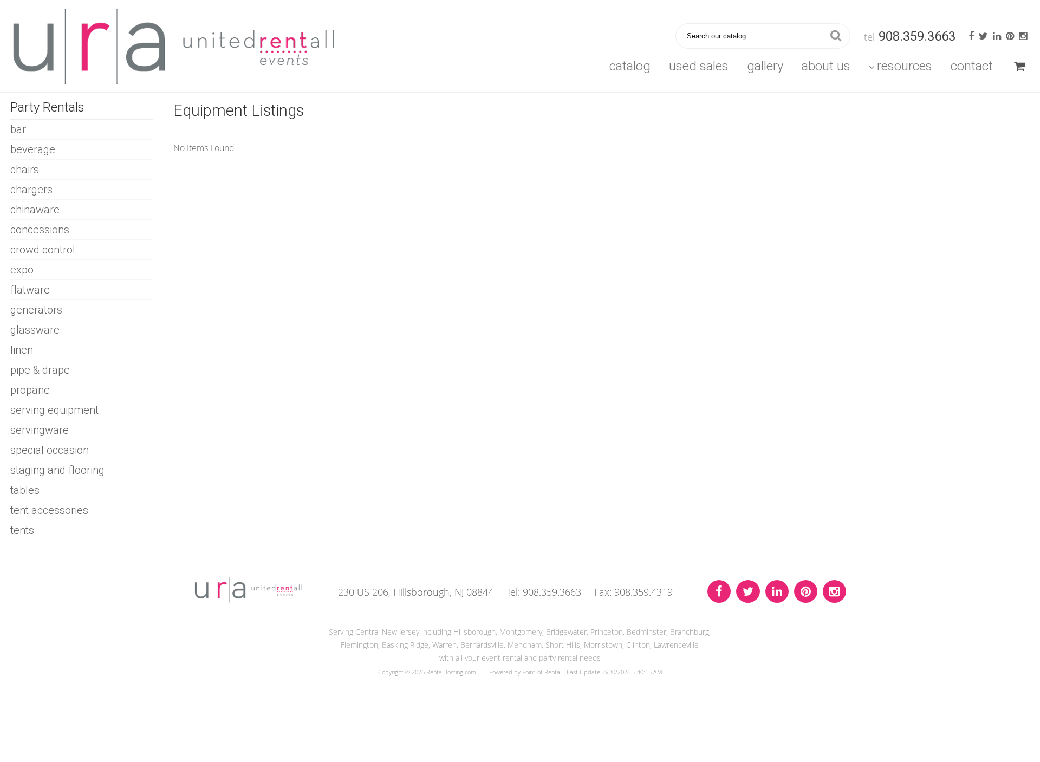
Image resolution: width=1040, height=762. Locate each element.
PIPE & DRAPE (40, 369)
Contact (972, 66)
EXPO (22, 269)
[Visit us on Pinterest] (805, 591)
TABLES (25, 490)
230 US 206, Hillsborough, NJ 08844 (415, 591)
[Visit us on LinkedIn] (777, 591)
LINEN (21, 349)
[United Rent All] (248, 600)
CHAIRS (24, 169)
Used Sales (699, 66)
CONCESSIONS (39, 229)
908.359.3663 (917, 36)
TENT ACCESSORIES (49, 510)
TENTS (22, 530)
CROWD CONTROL (42, 249)
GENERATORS (36, 309)
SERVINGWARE (39, 430)
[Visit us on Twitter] (748, 591)
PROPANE (30, 389)
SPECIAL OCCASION (49, 450)
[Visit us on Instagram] (834, 591)
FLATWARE (30, 289)
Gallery (765, 66)
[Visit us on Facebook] (719, 591)
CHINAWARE (35, 209)
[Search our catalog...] (835, 36)
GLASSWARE (35, 329)
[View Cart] (1019, 66)
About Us (826, 66)
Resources (904, 66)
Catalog (630, 66)
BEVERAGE (32, 149)
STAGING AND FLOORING (57, 470)
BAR (18, 129)
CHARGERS (31, 189)
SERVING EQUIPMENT (54, 409)
